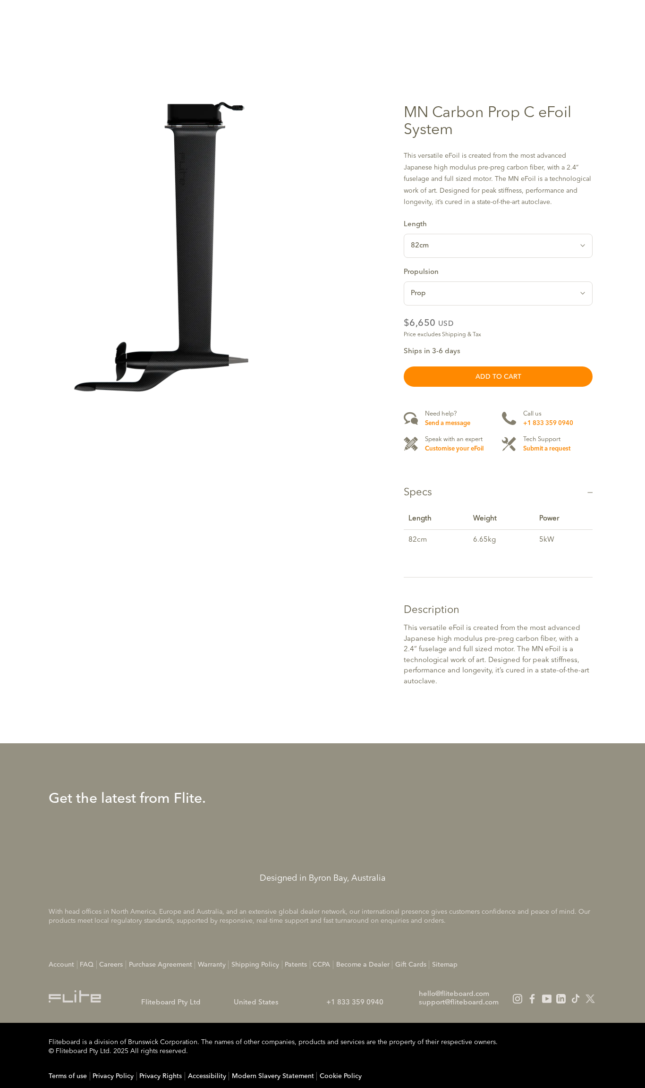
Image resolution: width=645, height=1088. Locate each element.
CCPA (321, 964)
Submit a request (546, 448)
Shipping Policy (255, 964)
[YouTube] (547, 998)
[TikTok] (575, 998)
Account (61, 964)
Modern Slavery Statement (273, 1076)
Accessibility (207, 1076)
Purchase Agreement (160, 964)
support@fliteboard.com (459, 1002)
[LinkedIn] (561, 998)
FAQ (86, 964)
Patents (296, 964)
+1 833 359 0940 (548, 423)
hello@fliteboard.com (454, 994)
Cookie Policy (341, 1076)
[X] (590, 998)
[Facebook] (532, 998)
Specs (418, 492)
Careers (111, 964)
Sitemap (445, 964)
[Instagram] (517, 998)
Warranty (212, 964)
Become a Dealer (363, 964)
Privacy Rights (160, 1076)
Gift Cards (410, 964)
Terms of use (68, 1076)
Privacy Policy (113, 1076)
